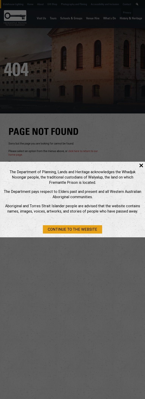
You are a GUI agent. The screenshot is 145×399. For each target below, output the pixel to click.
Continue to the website (72, 229)
